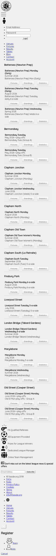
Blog (8, 54)
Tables (9, 51)
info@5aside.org (14, 495)
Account (10, 59)
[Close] (3, 526)
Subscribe (30, 472)
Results (9, 49)
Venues (9, 43)
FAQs (8, 479)
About (9, 492)
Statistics (43, 83)
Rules (8, 482)
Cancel (4, 553)
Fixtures (10, 46)
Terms (9, 489)
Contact (10, 56)
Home (9, 505)
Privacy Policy (12, 484)
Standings (28, 83)
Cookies (10, 487)
